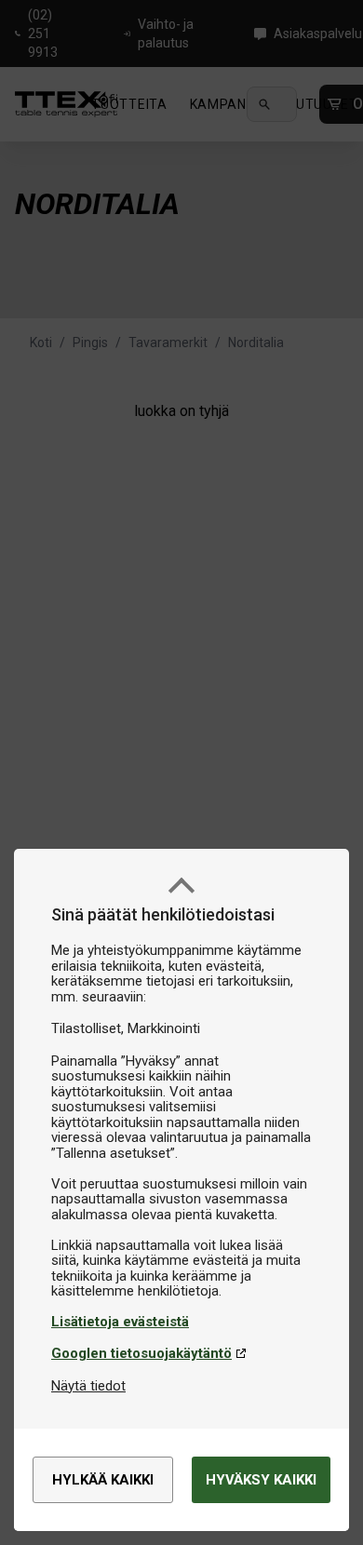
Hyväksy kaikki (261, 1479)
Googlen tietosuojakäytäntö (141, 1353)
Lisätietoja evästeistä (120, 1321)
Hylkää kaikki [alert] (103, 1479)
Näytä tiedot (88, 1385)
